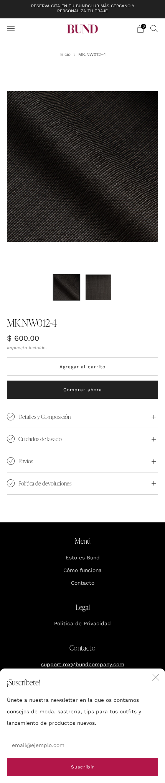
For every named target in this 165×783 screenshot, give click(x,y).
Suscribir (82, 767)
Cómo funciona (82, 570)
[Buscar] (154, 28)
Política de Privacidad (82, 623)
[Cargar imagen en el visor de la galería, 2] (98, 287)
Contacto (82, 583)
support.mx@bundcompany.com (82, 664)
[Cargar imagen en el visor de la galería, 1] (66, 287)
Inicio (65, 54)
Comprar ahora (82, 389)
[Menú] (11, 29)
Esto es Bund (83, 557)
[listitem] (83, 9)
